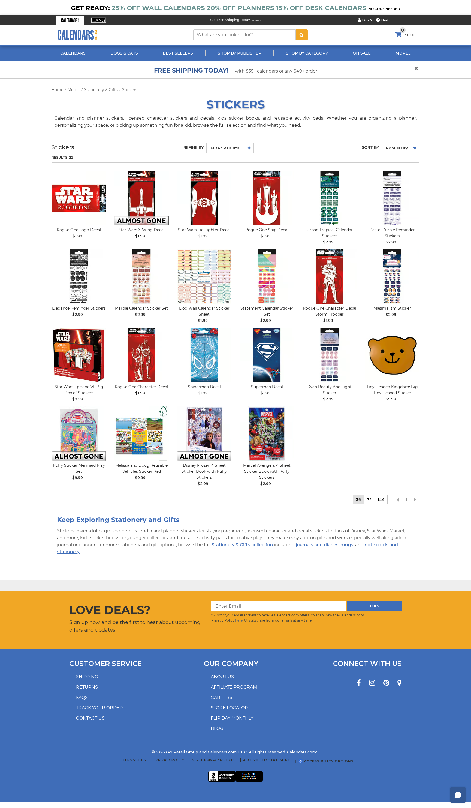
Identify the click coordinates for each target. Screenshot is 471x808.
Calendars (73, 53)
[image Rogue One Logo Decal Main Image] (79, 198)
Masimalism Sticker (392, 308)
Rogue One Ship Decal (266, 229)
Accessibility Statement (266, 760)
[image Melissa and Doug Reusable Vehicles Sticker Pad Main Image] (141, 433)
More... (403, 53)
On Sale (362, 53)
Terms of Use (135, 760)
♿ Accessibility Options (326, 761)
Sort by (370, 147)
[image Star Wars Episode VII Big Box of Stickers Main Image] (79, 355)
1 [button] (406, 499)
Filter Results (225, 148)
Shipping (87, 676)
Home (57, 89)
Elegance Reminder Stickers (79, 308)
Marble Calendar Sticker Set (141, 308)
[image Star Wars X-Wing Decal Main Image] (141, 198)
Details (256, 20)
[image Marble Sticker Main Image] (141, 276)
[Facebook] (359, 683)
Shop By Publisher (239, 53)
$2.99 (328, 242)
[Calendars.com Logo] (77, 35)
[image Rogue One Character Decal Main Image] (141, 355)
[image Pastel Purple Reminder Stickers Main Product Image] (392, 198)
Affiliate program (234, 687)
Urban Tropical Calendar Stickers (330, 232)
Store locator (229, 707)
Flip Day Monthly (232, 718)
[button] (70, 20)
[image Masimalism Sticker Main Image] (392, 276)
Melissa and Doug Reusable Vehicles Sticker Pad (141, 468)
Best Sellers (178, 53)
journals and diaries (317, 544)
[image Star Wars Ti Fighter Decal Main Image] (204, 198)
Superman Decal (267, 386)
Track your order (99, 707)
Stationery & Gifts (101, 89)
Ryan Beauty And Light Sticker (329, 389)
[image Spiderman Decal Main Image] (204, 355)
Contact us (90, 718)
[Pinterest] (386, 683)
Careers (221, 697)
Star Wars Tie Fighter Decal (204, 229)
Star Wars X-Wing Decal (141, 229)
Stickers (129, 89)
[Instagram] (372, 683)
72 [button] (369, 499)
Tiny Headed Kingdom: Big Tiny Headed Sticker (392, 389)
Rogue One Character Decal (141, 386)
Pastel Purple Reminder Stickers (392, 232)
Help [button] (385, 20)
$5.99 (391, 399)
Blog (217, 728)
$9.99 (77, 399)
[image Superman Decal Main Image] (267, 355)
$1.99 (77, 236)
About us (222, 676)
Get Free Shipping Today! (230, 20)
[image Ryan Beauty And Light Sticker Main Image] (329, 355)
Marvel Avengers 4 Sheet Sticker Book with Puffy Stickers (267, 471)
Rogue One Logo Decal (79, 229)
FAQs (82, 697)
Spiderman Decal (204, 386)
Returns (87, 687)
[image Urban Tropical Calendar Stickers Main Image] (329, 198)
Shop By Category (307, 53)
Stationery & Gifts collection (242, 544)
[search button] (302, 34)
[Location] (399, 683)
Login (367, 20)
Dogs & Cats (124, 53)
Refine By (193, 147)
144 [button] (381, 499)
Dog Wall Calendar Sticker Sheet (204, 311)
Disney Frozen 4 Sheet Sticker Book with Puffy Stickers (204, 471)
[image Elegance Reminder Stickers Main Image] (79, 276)
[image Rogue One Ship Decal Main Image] (267, 198)
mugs (346, 544)
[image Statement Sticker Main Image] (267, 276)
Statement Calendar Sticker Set (266, 311)
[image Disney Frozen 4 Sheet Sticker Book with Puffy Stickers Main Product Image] (204, 433)
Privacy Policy (170, 760)
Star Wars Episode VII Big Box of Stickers (79, 389)
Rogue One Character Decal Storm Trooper (329, 311)
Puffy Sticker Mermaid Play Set (79, 468)
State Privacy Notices (213, 760)
